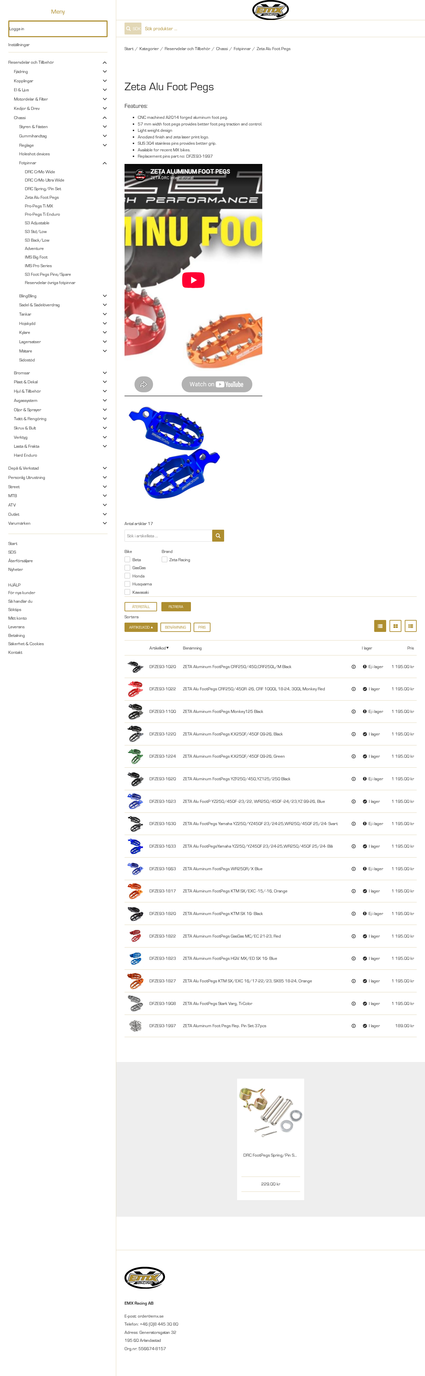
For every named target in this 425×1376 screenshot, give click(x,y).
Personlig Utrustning (26, 477)
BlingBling (28, 295)
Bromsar (22, 372)
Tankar (25, 314)
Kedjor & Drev (27, 108)
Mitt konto (17, 618)
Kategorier (149, 48)
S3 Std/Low (36, 231)
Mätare (25, 350)
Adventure (34, 248)
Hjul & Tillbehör (27, 391)
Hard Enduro (25, 455)
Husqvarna (142, 583)
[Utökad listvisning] (411, 626)
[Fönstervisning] (395, 626)
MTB (12, 495)
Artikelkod (157, 647)
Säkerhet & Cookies (26, 643)
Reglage (26, 145)
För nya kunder (21, 592)
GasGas (139, 567)
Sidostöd (27, 359)
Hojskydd (27, 323)
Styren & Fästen (33, 126)
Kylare (24, 332)
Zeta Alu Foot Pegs (42, 197)
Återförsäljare (20, 560)
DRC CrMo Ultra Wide (44, 180)
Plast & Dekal (26, 381)
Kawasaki (140, 592)
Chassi (20, 117)
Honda (138, 575)
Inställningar (19, 44)
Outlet (13, 514)
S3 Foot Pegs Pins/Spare (48, 274)
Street (14, 486)
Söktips (14, 609)
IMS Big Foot (36, 257)
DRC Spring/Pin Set (43, 188)
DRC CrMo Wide (40, 171)
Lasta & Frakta (26, 446)
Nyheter (15, 569)
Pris (202, 627)
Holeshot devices (34, 153)
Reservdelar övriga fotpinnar (50, 282)
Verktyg (21, 437)
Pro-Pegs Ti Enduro (42, 214)
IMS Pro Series (38, 265)
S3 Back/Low (37, 240)
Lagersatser (30, 341)
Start (12, 543)
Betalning (16, 635)
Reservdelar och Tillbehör (31, 62)
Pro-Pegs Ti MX (39, 205)
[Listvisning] (380, 626)
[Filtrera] (218, 536)
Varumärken (19, 523)
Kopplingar (23, 80)
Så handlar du (20, 601)
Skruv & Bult (25, 427)
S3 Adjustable (37, 222)
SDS (12, 552)
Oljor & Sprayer (27, 409)
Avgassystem (26, 400)
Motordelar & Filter (31, 99)
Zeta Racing (179, 559)
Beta (136, 559)
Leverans (16, 626)
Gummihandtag (33, 135)
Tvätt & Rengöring (30, 418)
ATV (12, 504)
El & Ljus (21, 89)
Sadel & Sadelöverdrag (39, 304)
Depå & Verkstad (23, 468)
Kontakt (15, 652)
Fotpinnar (27, 162)
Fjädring (21, 71)
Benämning (175, 627)
